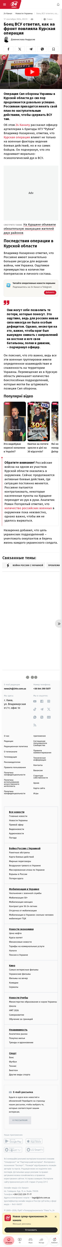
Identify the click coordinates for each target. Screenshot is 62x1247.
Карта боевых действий (21, 856)
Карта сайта (39, 788)
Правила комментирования (42, 752)
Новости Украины (24, 14)
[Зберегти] (53, 49)
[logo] (14, 4)
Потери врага (16, 878)
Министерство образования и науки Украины (33, 1001)
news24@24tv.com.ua (15, 688)
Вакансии (38, 770)
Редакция (8, 741)
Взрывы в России (18, 874)
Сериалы (13, 987)
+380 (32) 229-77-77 (22, 1194)
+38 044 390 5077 (42, 688)
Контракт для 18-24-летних (23, 906)
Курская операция (17, 137)
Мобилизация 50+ (18, 897)
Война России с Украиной (24, 848)
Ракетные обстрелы (19, 852)
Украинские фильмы (20, 974)
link (35, 701)
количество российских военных (28, 508)
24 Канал (8, 14)
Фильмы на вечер (18, 978)
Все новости (16, 812)
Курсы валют (16, 937)
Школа (12, 1006)
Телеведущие (10, 757)
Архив (36, 783)
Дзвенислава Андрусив (23, 39)
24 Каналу (22, 125)
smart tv (13, 1149)
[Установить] (31, 1223)
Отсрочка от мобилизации (23, 910)
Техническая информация (39, 759)
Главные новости (18, 816)
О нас (6, 736)
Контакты (38, 765)
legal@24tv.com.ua (41, 1197)
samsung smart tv (35, 1149)
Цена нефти (15, 933)
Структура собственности (40, 777)
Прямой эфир (16, 824)
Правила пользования (15, 767)
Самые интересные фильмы (23, 969)
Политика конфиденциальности (14, 774)
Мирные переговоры (20, 861)
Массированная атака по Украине (27, 869)
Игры (35, 794)
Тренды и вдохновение (21, 1042)
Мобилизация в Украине (24, 889)
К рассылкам (20, 1120)
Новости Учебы (18, 997)
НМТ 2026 (14, 1010)
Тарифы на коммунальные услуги (26, 946)
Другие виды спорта (19, 1074)
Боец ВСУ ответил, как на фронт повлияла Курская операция (47, 14)
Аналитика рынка (18, 1033)
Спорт (12, 1053)
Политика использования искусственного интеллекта (11, 783)
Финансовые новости (20, 942)
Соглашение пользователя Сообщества (40, 743)
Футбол (13, 1061)
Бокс (11, 1057)
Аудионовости (16, 833)
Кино (12, 965)
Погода (13, 837)
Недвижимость (18, 1029)
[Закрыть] (55, 1216)
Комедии (13, 982)
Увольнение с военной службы (25, 893)
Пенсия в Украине (18, 954)
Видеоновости (16, 829)
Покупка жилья (17, 1038)
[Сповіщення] (58, 4)
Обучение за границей (21, 1019)
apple (35, 1141)
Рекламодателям (12, 762)
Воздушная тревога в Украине (25, 865)
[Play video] (32, 71)
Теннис (13, 1066)
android (13, 1141)
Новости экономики (21, 929)
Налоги (13, 950)
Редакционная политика (16, 746)
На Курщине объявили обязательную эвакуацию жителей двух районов (30, 229)
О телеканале (10, 752)
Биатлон (13, 1070)
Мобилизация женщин (21, 901)
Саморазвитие (16, 1014)
